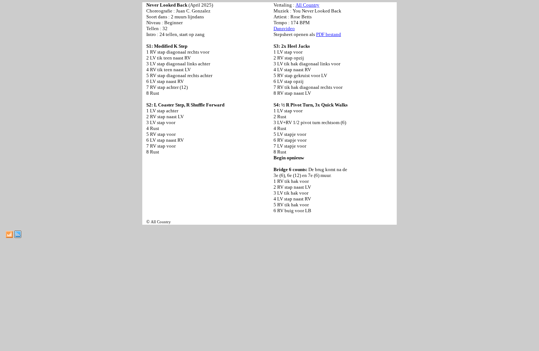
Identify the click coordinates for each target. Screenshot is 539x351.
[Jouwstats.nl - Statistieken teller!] (17, 236)
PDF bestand (328, 34)
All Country (307, 5)
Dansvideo (284, 28)
